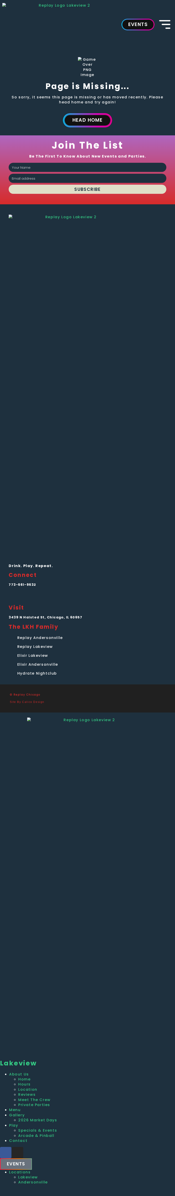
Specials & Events (37, 1130)
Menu (15, 1109)
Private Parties (34, 1104)
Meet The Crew (34, 1099)
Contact (18, 1140)
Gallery (17, 1115)
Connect (23, 575)
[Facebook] (13, 595)
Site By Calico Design (27, 702)
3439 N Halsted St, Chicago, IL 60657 (45, 617)
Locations (20, 1172)
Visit (16, 607)
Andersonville (33, 1182)
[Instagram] (23, 595)
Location (27, 1089)
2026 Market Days (37, 1120)
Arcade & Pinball (36, 1135)
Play (13, 1125)
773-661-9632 (22, 584)
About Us (19, 1074)
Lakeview (28, 1177)
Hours (24, 1084)
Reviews (27, 1094)
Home (24, 1079)
